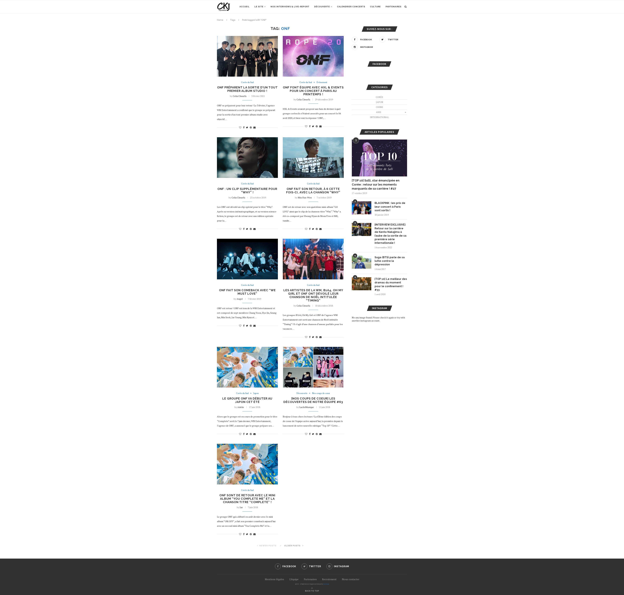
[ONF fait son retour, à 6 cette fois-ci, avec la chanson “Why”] (313, 157)
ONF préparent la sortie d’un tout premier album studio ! (247, 89)
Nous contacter (350, 579)
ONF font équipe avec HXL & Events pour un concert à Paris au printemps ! (313, 91)
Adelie (240, 407)
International (379, 117)
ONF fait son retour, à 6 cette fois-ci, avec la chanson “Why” (313, 190)
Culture (375, 7)
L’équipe (294, 579)
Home (220, 20)
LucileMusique (306, 407)
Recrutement (329, 579)
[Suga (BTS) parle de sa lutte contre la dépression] (361, 262)
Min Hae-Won (305, 197)
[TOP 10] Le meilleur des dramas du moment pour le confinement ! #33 (391, 284)
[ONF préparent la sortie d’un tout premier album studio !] (247, 56)
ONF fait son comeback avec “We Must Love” (247, 291)
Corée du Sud (247, 82)
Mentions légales (274, 579)
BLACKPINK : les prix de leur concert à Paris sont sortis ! (390, 206)
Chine (379, 107)
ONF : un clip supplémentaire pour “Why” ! (247, 190)
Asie (378, 112)
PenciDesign (326, 584)
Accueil (245, 7)
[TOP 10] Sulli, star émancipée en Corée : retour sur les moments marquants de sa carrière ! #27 (375, 184)
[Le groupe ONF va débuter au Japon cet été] (247, 367)
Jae (241, 507)
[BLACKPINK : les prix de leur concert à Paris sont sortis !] (361, 207)
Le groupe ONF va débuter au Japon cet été (247, 400)
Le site (258, 7)
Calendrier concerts (351, 7)
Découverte (322, 7)
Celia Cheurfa (239, 96)
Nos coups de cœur (321, 393)
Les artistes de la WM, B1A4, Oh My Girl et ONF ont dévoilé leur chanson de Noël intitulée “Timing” (313, 295)
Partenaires (393, 7)
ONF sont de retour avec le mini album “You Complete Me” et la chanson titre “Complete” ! (247, 499)
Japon (256, 393)
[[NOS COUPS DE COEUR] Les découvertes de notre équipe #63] (313, 367)
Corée (379, 97)
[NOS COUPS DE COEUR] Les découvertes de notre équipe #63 (313, 400)
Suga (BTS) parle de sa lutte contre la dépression (390, 261)
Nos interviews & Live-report (290, 7)
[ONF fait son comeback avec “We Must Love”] (247, 259)
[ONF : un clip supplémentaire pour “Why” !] (247, 157)
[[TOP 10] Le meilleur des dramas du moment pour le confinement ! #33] (361, 283)
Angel (240, 298)
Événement (322, 82)
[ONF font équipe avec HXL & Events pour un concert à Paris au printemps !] (313, 56)
